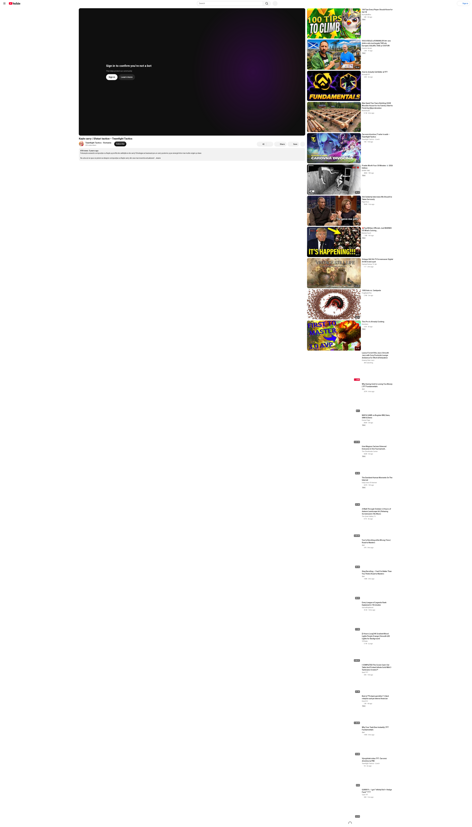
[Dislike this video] (269, 144)
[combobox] (230, 3)
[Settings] (453, 3)
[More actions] (302, 144)
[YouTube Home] (14, 3)
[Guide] (4, 3)
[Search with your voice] (275, 3)
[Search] (267, 3)
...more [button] (158, 158)
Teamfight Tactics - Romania (98, 143)
